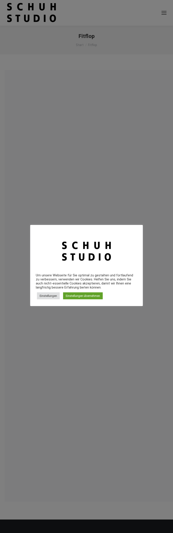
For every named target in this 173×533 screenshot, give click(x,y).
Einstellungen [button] (48, 296)
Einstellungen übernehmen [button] (83, 296)
